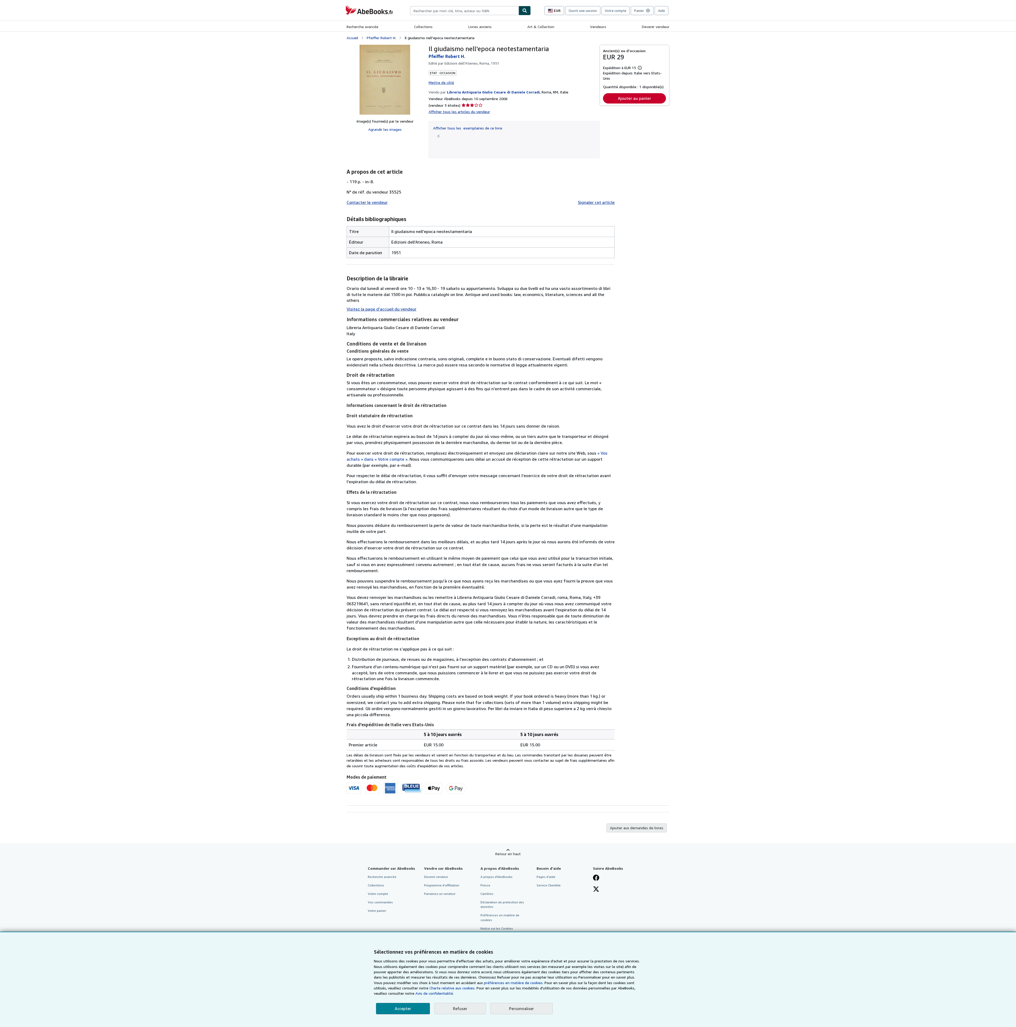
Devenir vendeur (655, 26)
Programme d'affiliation (441, 885)
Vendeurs (598, 26)
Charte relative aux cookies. (453, 988)
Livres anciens (480, 26)
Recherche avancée (362, 26)
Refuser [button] (460, 1008)
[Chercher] (524, 10)
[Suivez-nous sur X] (596, 890)
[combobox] (464, 10)
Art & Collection (540, 26)
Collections (423, 26)
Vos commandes (380, 902)
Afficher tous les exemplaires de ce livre (467, 128)
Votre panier (377, 911)
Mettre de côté (441, 82)
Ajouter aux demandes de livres (636, 828)
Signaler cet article (596, 202)
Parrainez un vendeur (439, 894)
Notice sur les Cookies (496, 928)
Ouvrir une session (583, 10)
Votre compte (615, 10)
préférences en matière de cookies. (513, 982)
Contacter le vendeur (367, 202)
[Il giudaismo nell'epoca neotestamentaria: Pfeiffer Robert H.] (385, 80)
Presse (485, 885)
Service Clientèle (549, 885)
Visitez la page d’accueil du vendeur (381, 309)
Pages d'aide (546, 877)
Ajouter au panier (634, 98)
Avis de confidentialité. (434, 993)
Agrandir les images (385, 129)
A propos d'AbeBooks (496, 877)
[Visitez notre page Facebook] (596, 878)
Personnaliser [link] (521, 1008)
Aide (661, 10)
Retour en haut (508, 853)
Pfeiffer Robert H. (381, 37)
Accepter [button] (403, 1008)
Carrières (486, 894)
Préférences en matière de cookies (499, 917)
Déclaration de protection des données (502, 904)
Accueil (352, 37)
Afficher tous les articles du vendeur (459, 111)
